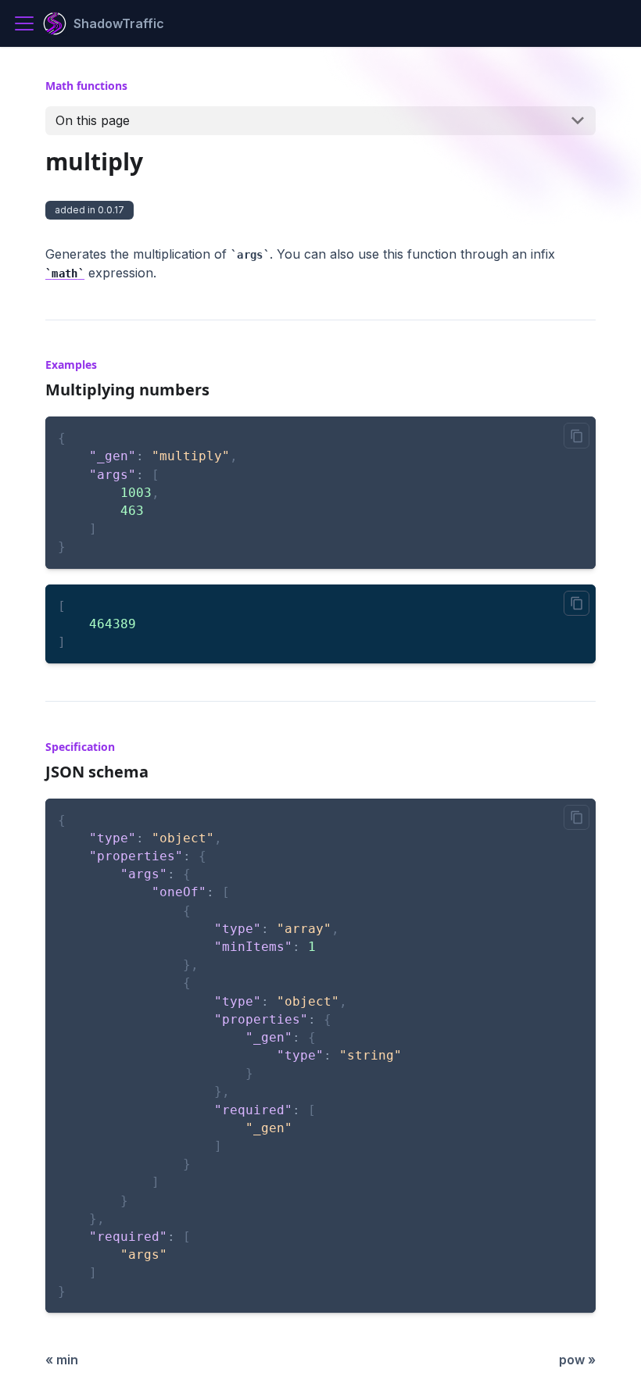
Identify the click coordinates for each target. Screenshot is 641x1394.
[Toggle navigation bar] (24, 23)
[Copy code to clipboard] (576, 436)
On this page (93, 120)
